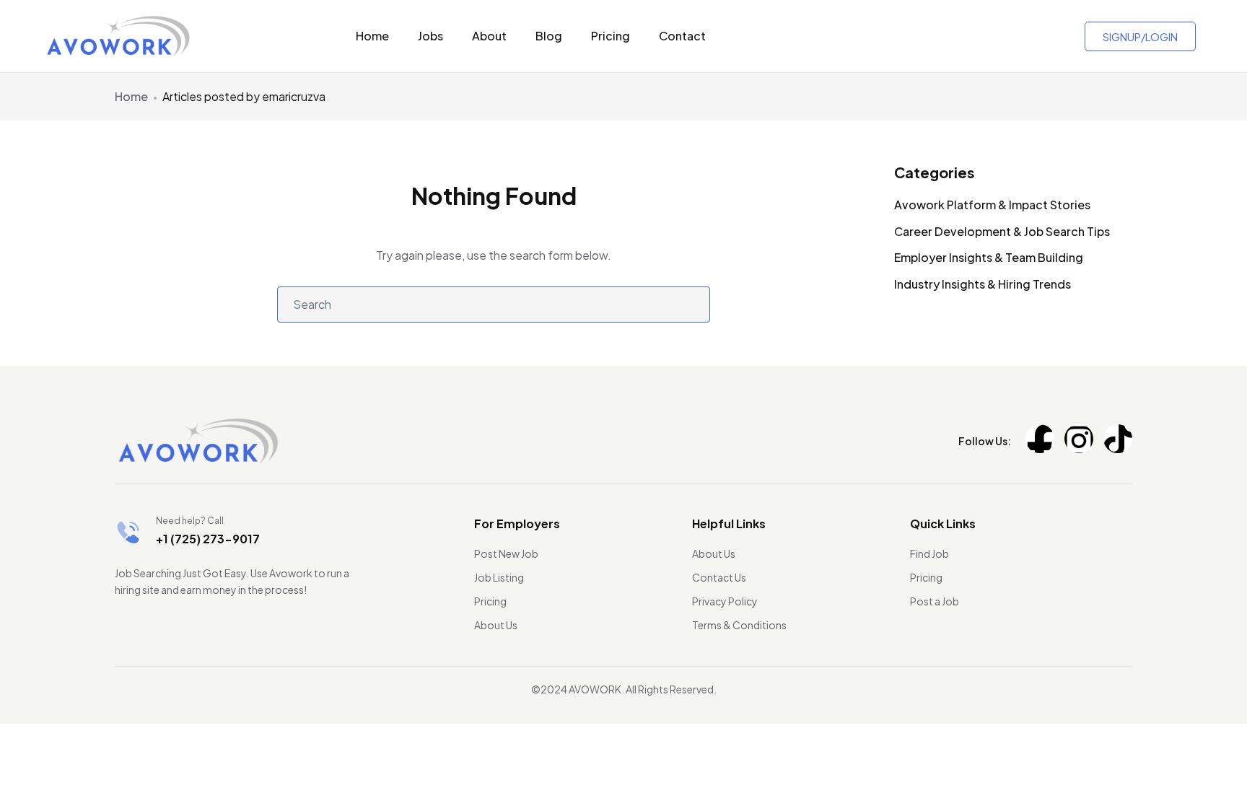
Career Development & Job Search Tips (1002, 231)
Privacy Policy (725, 601)
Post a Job (934, 601)
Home (372, 35)
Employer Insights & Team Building (988, 257)
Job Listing (499, 577)
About (489, 35)
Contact (682, 35)
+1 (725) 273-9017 (208, 538)
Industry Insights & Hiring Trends (982, 284)
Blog (548, 35)
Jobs (430, 35)
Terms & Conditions (739, 624)
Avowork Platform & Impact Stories (992, 204)
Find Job (929, 553)
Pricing (610, 35)
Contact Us (719, 577)
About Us (495, 624)
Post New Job (506, 553)
